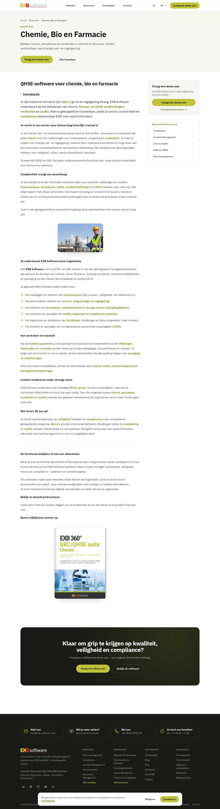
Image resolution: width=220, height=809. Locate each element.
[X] (53, 787)
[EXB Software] (33, 5)
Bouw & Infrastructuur (125, 755)
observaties (27, 348)
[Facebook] (31, 787)
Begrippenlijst (183, 777)
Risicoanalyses (29, 187)
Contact (127, 5)
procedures (48, 187)
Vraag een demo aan (184, 5)
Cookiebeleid (183, 760)
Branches (89, 5)
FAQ (147, 764)
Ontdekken (108, 5)
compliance (28, 116)
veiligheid (64, 419)
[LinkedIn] (23, 787)
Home (23, 20)
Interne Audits (173, 143)
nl (162, 5)
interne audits (101, 366)
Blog (147, 760)
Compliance (173, 130)
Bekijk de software (128, 668)
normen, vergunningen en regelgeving (85, 301)
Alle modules (89, 782)
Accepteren (169, 799)
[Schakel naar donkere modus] (154, 5)
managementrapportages (36, 371)
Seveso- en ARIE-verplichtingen (101, 107)
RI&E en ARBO (173, 150)
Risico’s (55, 424)
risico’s (66, 102)
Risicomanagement (173, 156)
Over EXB (149, 774)
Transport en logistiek (125, 777)
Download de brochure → (174, 109)
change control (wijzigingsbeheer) (107, 307)
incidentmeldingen (77, 187)
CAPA (116, 326)
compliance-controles (103, 314)
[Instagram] (38, 787)
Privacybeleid (183, 755)
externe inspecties (122, 366)
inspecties (78, 314)
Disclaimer (181, 772)
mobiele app (36, 343)
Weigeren (150, 799)
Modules (70, 5)
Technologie (151, 755)
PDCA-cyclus (77, 387)
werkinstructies (71, 307)
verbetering (131, 424)
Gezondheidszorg (123, 772)
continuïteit (112, 138)
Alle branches (67, 59)
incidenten (27, 111)
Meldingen (125, 343)
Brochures (150, 769)
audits (44, 111)
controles (45, 348)
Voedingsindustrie (123, 768)
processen (127, 392)
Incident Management (173, 137)
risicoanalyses (72, 295)
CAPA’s (98, 187)
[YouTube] (45, 787)
